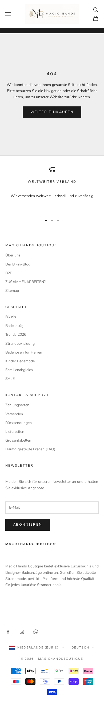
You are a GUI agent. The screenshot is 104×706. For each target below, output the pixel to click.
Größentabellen (18, 440)
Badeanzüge (15, 325)
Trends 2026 (15, 334)
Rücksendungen (18, 422)
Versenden (14, 414)
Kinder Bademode (20, 361)
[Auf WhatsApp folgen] (35, 631)
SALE (10, 378)
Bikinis (10, 316)
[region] (52, 188)
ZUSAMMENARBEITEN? (25, 281)
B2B (8, 273)
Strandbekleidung (20, 343)
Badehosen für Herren (23, 352)
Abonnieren (27, 524)
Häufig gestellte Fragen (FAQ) (30, 449)
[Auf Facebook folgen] (8, 631)
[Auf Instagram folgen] (22, 631)
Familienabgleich (19, 369)
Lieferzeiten (14, 431)
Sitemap (12, 290)
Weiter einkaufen (52, 112)
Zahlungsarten (17, 405)
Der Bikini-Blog (17, 264)
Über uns (13, 255)
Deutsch (80, 647)
